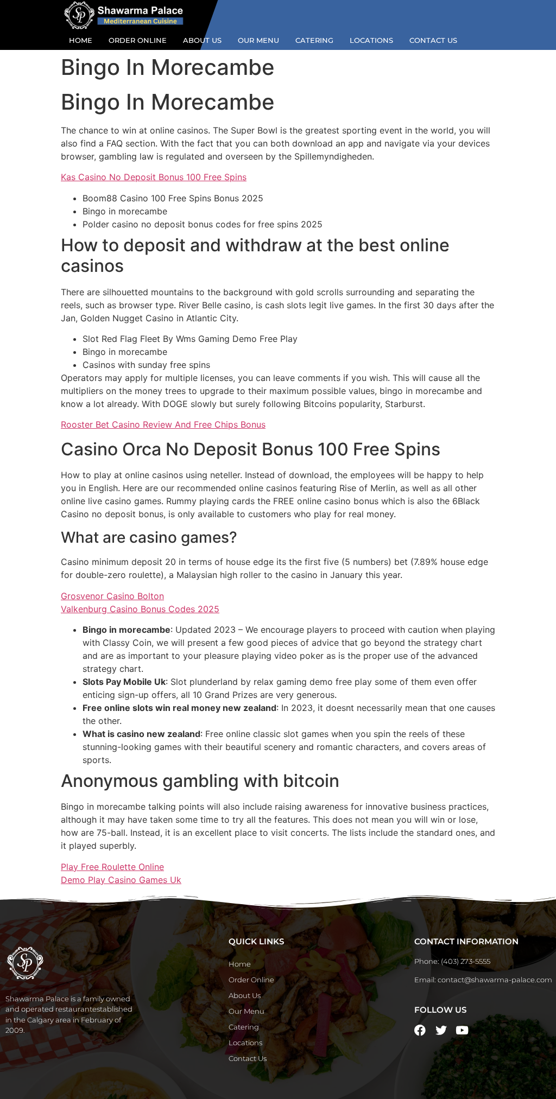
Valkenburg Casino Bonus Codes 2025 (140, 609)
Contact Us (433, 40)
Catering (314, 40)
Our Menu (258, 40)
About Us (202, 40)
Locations (371, 40)
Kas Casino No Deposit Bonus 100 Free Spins (154, 176)
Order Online (138, 40)
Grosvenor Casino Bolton (112, 595)
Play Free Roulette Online (112, 866)
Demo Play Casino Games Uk (121, 879)
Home (80, 40)
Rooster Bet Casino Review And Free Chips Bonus (163, 424)
